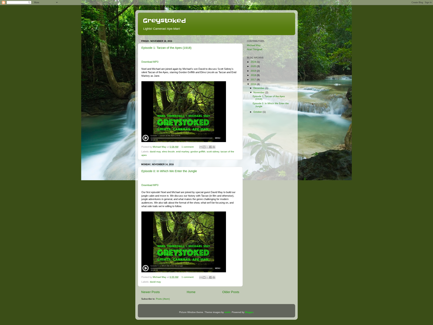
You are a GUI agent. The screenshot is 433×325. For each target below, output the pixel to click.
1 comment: (188, 147)
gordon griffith (197, 151)
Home (191, 292)
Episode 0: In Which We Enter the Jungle (169, 171)
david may (155, 151)
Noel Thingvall (254, 49)
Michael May (253, 45)
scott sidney (213, 151)
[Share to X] (207, 147)
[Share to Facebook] (210, 147)
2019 (254, 71)
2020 (254, 66)
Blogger (249, 312)
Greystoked (164, 20)
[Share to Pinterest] (213, 147)
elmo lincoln (168, 151)
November (259, 92)
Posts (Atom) (163, 299)
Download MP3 (149, 61)
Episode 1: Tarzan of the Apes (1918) (166, 47)
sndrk (227, 312)
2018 (254, 75)
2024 (254, 62)
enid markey (182, 151)
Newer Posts (150, 292)
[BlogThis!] (204, 147)
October (258, 112)
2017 (254, 79)
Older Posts (230, 292)
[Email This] (201, 147)
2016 (254, 84)
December (259, 88)
